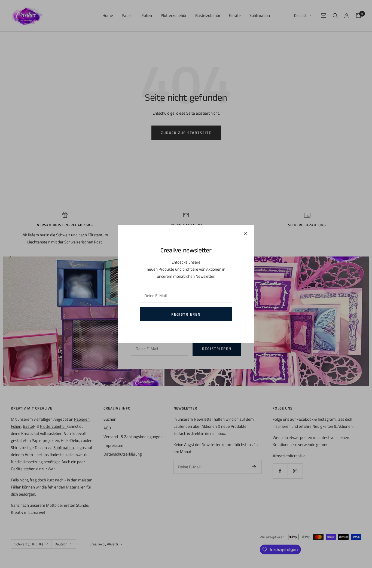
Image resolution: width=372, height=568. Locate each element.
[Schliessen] (246, 233)
